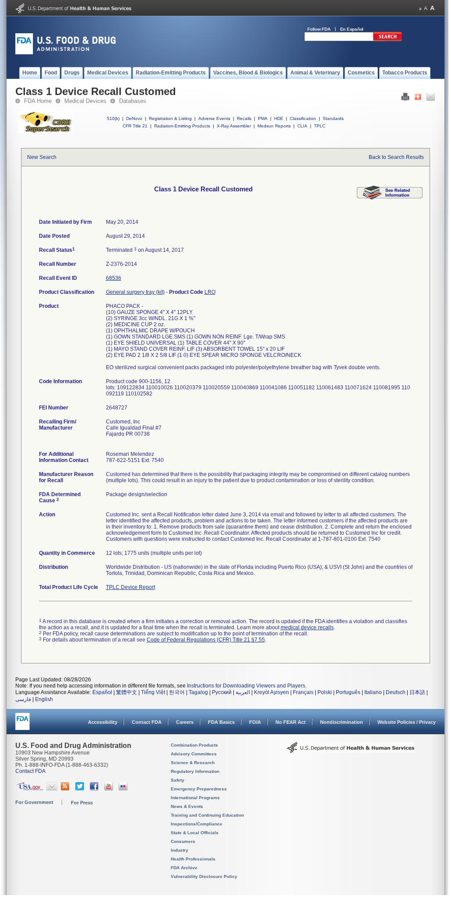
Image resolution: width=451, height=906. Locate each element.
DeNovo (134, 118)
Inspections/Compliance (196, 823)
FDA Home (38, 101)
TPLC (319, 125)
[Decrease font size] (420, 8)
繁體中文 (126, 692)
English (44, 699)
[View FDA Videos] (109, 789)
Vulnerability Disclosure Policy (204, 876)
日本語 (417, 692)
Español (102, 692)
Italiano (373, 692)
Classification (303, 118)
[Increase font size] (432, 8)
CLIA (302, 125)
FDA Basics (221, 722)
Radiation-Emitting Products (182, 125)
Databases (132, 101)
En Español (352, 29)
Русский (222, 692)
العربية (243, 692)
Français (303, 692)
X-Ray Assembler (234, 125)
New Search (41, 157)
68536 (113, 278)
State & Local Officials (194, 832)
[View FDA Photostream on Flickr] (124, 789)
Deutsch (395, 692)
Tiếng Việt (153, 692)
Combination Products (194, 745)
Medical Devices (85, 101)
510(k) (113, 118)
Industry (179, 850)
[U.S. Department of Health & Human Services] (351, 750)
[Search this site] (387, 39)
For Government (34, 802)
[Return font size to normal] (425, 8)
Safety (177, 780)
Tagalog (198, 692)
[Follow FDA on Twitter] (80, 789)
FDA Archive (184, 867)
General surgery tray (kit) (135, 292)
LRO (209, 292)
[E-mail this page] (430, 99)
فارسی (23, 699)
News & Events (187, 806)
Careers (185, 722)
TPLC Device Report (130, 587)
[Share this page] (418, 99)
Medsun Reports (274, 125)
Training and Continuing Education (207, 815)
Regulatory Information (195, 771)
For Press (82, 802)
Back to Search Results (396, 157)
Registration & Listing (170, 118)
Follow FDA (319, 29)
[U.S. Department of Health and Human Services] (73, 11)
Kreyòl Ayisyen (271, 692)
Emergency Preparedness (199, 788)
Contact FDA (147, 722)
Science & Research (193, 762)
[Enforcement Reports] (390, 198)
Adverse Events (214, 118)
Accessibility (102, 722)
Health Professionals (193, 859)
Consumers (183, 841)
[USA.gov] (29, 789)
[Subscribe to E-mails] (51, 789)
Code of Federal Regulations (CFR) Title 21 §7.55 (206, 640)
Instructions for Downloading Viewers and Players (246, 686)
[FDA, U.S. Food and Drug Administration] (65, 52)
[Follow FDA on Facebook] (95, 789)
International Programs (195, 797)
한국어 (177, 692)
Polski (324, 692)
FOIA (255, 722)
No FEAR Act (290, 722)
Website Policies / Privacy (406, 722)
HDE (278, 118)
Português (348, 692)
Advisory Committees (194, 753)
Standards (333, 118)
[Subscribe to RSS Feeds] (66, 789)
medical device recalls (307, 627)
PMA (263, 118)
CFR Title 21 (135, 125)
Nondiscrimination (341, 722)
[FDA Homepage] (22, 725)
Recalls (244, 118)
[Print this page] (405, 99)
